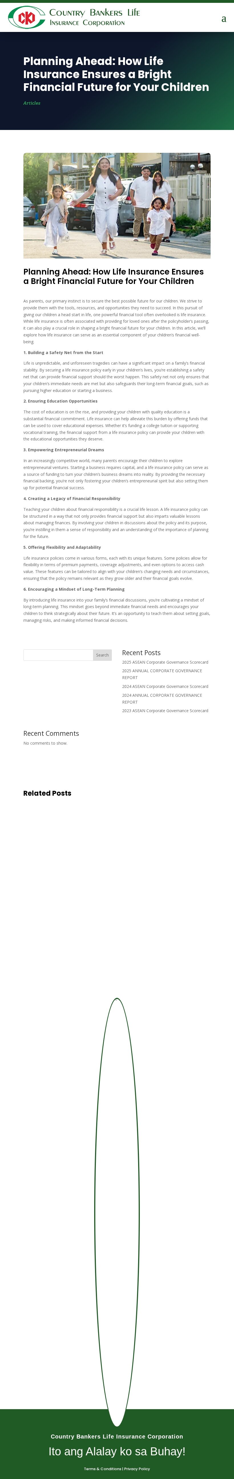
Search (102, 655)
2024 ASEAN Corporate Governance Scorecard (165, 686)
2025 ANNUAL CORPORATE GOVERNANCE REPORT (92, 870)
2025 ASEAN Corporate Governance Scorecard (165, 662)
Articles (31, 103)
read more (43, 838)
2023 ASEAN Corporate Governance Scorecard (165, 710)
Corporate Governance (81, 828)
